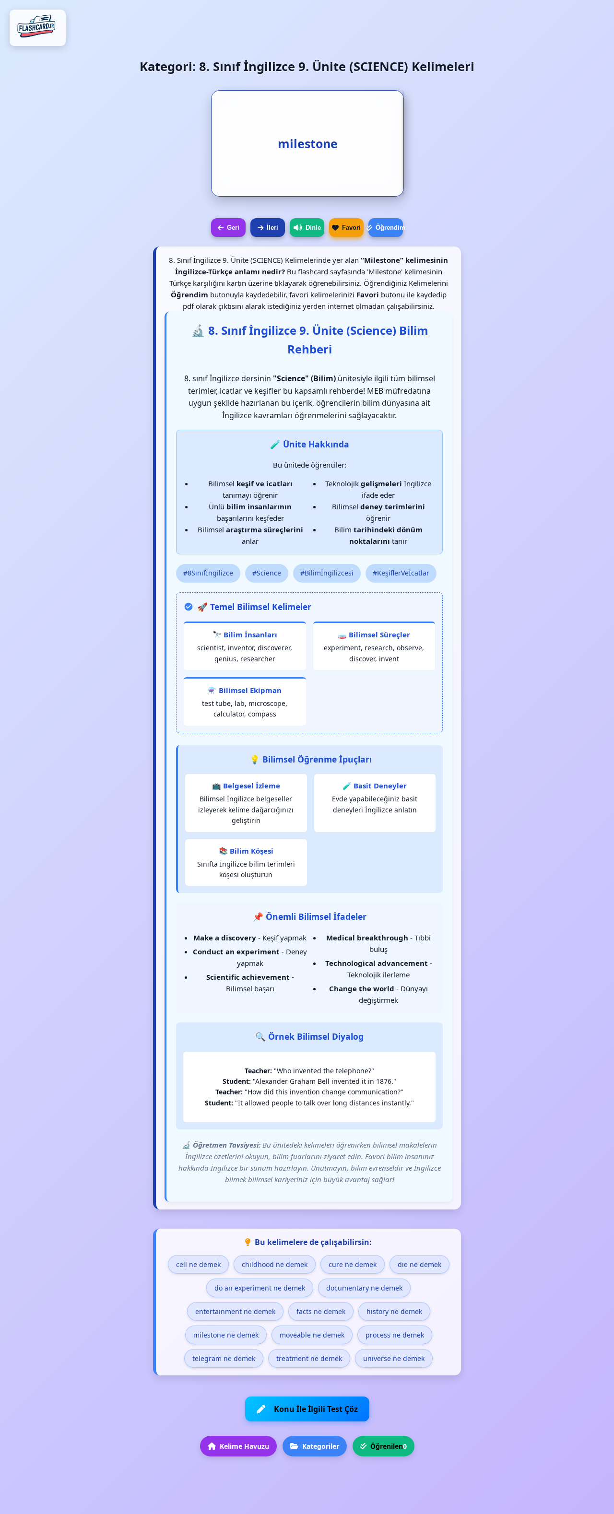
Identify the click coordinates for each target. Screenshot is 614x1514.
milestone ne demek (226, 1334)
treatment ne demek (309, 1358)
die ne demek (419, 1264)
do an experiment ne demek (259, 1287)
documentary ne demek (364, 1287)
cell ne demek (198, 1264)
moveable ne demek (312, 1334)
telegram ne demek (223, 1358)
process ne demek (395, 1334)
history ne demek (394, 1311)
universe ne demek (394, 1358)
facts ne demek (320, 1311)
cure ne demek (353, 1264)
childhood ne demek (274, 1264)
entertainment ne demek (235, 1311)
